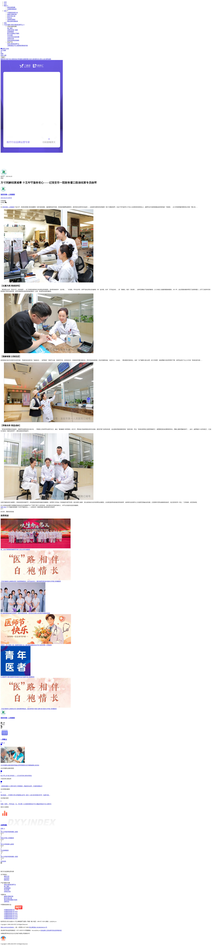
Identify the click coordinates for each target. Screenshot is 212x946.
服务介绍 (6, 876)
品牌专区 (6, 901)
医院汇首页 (5, 48)
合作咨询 (6, 878)
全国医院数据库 (12, 9)
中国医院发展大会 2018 (11, 916)
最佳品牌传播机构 (12, 21)
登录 (2, 55)
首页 (5, 2)
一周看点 (4, 739)
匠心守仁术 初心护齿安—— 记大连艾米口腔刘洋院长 (16, 775)
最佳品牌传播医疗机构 (10, 899)
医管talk (9, 17)
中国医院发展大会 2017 (11, 918)
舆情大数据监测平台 (10, 884)
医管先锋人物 (11, 16)
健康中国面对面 (12, 14)
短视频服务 (7, 888)
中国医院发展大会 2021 (11, 913)
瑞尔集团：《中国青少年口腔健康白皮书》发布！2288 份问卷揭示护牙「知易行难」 (25, 795)
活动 (5, 11)
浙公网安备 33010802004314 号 (38, 927)
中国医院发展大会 (12, 12)
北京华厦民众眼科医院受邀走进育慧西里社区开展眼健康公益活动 (20, 765)
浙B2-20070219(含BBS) (7, 927)
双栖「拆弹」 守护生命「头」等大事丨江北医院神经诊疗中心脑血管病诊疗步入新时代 (26, 804)
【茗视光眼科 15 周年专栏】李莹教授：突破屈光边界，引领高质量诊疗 (21, 786)
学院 (5, 23)
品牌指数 (4, 825)
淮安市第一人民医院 (8, 207)
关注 (5, 4)
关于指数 (3, 50)
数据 (5, 5)
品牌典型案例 (11, 19)
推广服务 (6, 886)
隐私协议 (6, 879)
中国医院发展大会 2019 (11, 915)
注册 (5, 55)
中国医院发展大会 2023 (11, 911)
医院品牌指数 (11, 7)
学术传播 (6, 889)
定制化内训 (7, 891)
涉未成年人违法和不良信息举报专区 (51, 930)
